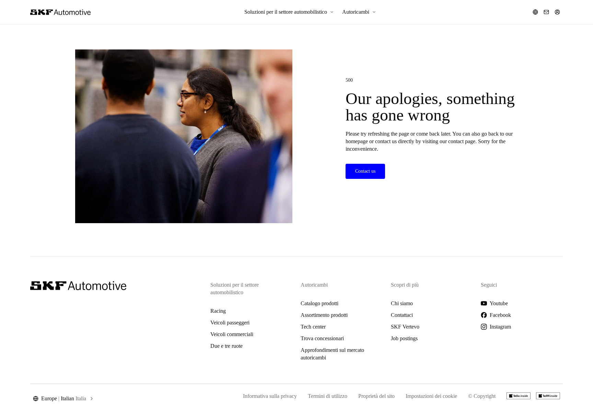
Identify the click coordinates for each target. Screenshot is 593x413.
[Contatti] (546, 12)
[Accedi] (557, 12)
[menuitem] (289, 12)
